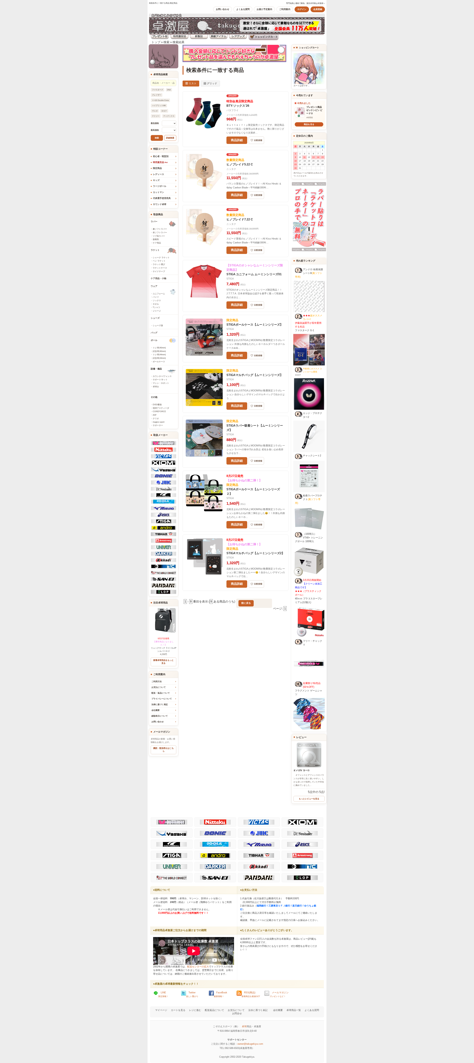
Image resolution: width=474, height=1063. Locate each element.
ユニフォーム (159, 293)
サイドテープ (159, 271)
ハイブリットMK (159, 105)
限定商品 (157, 168)
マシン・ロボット (161, 383)
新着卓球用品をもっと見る (163, 661)
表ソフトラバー (160, 232)
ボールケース (159, 361)
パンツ (156, 297)
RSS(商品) (251, 994)
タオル (156, 304)
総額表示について (159, 716)
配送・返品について (160, 693)
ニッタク (231, 169)
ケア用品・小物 (158, 278)
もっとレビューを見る (309, 799)
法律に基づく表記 (159, 704)
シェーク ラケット (161, 257)
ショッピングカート (308, 47)
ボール (154, 340)
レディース (158, 174)
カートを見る (178, 1010)
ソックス (157, 300)
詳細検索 (170, 138)
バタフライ (232, 110)
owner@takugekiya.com (250, 1043)
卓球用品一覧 (293, 1010)
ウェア (154, 286)
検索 (166, 42)
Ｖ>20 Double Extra (160, 100)
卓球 (244, 1026)
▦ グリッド (210, 83)
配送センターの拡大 (198, 966)
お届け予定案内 (264, 9)
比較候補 (256, 140)
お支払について (158, 687)
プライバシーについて (161, 699)
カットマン (158, 192)
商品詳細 (237, 140)
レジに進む (195, 1010)
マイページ (161, 1010)
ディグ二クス (168, 116)
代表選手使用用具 (162, 198)
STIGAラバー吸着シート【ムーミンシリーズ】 (254, 426)
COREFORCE (159, 411)
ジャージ (157, 311)
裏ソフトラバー (160, 229)
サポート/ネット (160, 379)
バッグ (154, 332)
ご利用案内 (284, 9)
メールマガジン (279, 994)
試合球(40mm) (159, 351)
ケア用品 (157, 243)
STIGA (230, 278)
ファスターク (157, 90)
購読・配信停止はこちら (163, 749)
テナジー (155, 116)
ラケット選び (159, 264)
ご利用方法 (156, 681)
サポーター (158, 425)
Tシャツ (156, 307)
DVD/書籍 (157, 404)
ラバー (154, 221)
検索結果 (178, 42)
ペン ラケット (159, 261)
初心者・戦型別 (160, 156)
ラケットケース (160, 268)
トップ (155, 42)
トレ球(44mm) (159, 354)
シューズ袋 (158, 325)
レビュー (301, 737)
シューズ (155, 318)
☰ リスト (190, 83)
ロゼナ (164, 111)
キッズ (156, 180)
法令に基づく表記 (258, 1010)
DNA (169, 90)
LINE (163, 994)
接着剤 (156, 239)
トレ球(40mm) (159, 348)
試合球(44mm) (159, 358)
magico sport (158, 422)
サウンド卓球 (159, 204)
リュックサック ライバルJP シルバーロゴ (163, 644)
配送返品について (214, 1010)
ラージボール (159, 186)
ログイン (301, 9)
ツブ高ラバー (159, 236)
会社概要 (155, 710)
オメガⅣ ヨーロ (301, 770)
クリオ (156, 418)
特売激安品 (160, 162)
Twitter (192, 994)
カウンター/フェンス (162, 376)
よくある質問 (243, 9)
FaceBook (220, 994)
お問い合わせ (222, 9)
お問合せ (237, 1013)
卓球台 (156, 386)
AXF (155, 415)
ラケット (155, 250)
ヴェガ (155, 111)
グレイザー (156, 95)
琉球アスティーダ (161, 408)
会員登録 (317, 9)
